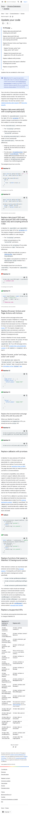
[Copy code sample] (26, 172)
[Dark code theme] (24, 172)
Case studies (4, 783)
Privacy (7, 808)
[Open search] (18, 2)
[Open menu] (2, 2)
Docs (3, 6)
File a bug (3, 772)
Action (3, 328)
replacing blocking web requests (10, 103)
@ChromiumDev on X (6, 794)
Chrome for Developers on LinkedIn (9, 799)
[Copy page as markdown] (7, 23)
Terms (2, 808)
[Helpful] (10, 16)
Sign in (25, 1)
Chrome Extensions (14, 6)
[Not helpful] (12, 16)
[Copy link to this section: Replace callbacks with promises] (2, 454)
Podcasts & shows (5, 788)
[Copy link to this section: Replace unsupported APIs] (24, 610)
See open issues (5, 774)
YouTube (3, 797)
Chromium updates (5, 781)
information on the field (12, 366)
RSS (2, 801)
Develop (6, 9)
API (23, 230)
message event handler (16, 605)
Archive (3, 785)
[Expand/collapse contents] (11, 28)
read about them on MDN (18, 466)
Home (2, 13)
